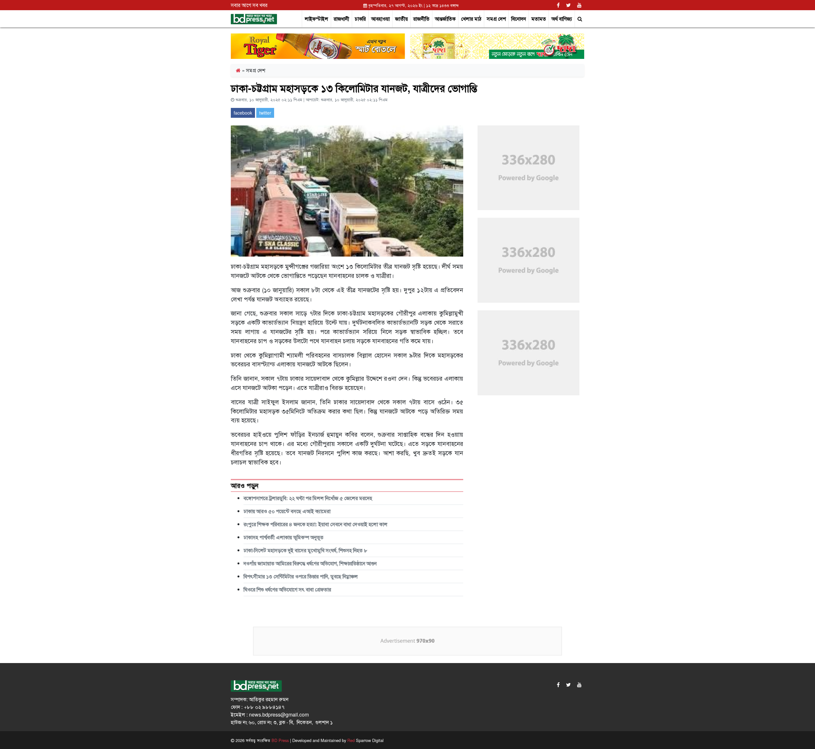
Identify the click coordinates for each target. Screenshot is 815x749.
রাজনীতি (421, 18)
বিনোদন (518, 18)
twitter (265, 113)
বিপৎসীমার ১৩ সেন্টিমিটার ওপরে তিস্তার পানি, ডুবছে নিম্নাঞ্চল (301, 576)
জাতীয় (401, 18)
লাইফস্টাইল (316, 18)
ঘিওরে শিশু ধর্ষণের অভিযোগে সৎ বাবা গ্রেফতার (287, 589)
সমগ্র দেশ (496, 18)
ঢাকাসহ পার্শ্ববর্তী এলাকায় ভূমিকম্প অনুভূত (283, 537)
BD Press (279, 740)
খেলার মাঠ (471, 18)
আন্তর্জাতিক (445, 18)
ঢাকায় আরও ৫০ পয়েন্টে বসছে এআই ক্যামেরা (287, 511)
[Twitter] (568, 5)
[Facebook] (558, 5)
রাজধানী (341, 18)
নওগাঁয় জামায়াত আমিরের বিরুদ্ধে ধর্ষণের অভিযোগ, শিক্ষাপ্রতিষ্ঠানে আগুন (310, 563)
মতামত (538, 18)
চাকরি (360, 18)
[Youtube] (579, 5)
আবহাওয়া (380, 18)
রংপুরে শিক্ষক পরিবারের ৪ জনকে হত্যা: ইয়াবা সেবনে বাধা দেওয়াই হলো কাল (315, 524)
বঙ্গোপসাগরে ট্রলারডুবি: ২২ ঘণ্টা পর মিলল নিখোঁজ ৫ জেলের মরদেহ (308, 498)
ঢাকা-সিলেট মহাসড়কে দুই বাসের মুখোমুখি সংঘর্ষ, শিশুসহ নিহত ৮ (305, 550)
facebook (243, 113)
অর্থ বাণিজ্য (561, 18)
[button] (579, 18)
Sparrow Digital (365, 740)
